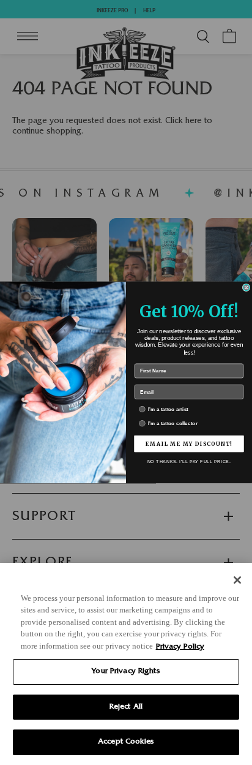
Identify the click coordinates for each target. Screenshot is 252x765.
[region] (126, 664)
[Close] (237, 580)
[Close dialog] (246, 287)
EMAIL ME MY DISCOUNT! (189, 443)
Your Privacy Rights (126, 672)
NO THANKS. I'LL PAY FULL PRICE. (189, 461)
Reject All (126, 707)
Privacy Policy (180, 647)
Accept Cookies (126, 742)
